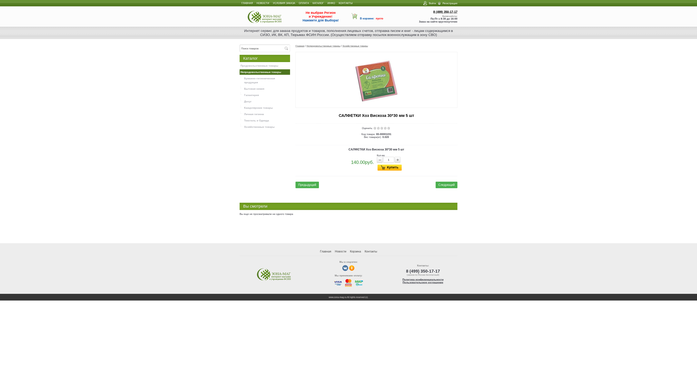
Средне (382, 128)
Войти (432, 3)
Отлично (389, 128)
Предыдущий (307, 184)
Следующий (446, 184)
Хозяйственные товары (355, 46)
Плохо (378, 128)
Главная (299, 46)
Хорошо (385, 128)
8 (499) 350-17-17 (445, 12)
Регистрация (450, 3)
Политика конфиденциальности (423, 279)
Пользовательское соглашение (423, 282)
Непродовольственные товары (323, 46)
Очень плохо (375, 128)
